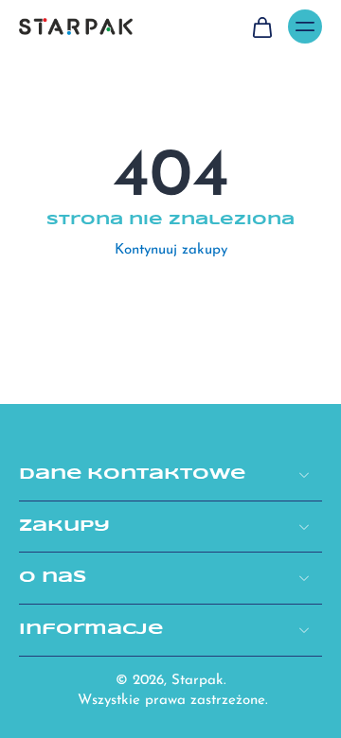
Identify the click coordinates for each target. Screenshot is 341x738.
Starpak (197, 681)
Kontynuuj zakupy (171, 250)
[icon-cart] (261, 26)
